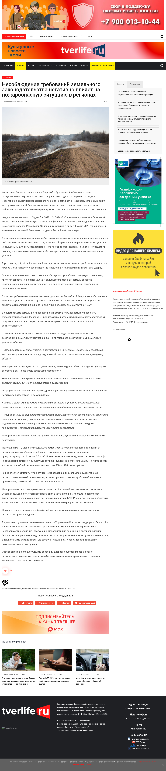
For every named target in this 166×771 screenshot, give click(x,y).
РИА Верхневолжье (140, 749)
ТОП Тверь (140, 742)
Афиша (20, 65)
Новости (8, 65)
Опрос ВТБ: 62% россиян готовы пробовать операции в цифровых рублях (55, 681)
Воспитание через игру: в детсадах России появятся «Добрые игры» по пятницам (135, 131)
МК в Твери (141, 745)
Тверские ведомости (140, 739)
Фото (31, 65)
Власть (84, 65)
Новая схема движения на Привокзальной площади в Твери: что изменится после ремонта (137, 141)
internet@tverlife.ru (47, 36)
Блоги (73, 65)
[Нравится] (5, 571)
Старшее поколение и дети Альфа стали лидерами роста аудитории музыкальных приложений (18, 681)
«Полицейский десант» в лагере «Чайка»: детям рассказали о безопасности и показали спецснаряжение (136, 105)
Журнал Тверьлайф (102, 65)
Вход (90, 36)
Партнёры (8, 78)
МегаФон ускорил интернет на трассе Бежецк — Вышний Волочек (90, 681)
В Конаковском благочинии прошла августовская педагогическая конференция (135, 93)
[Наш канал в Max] (162, 37)
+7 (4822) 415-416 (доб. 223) (71, 36)
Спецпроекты (45, 65)
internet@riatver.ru (138, 729)
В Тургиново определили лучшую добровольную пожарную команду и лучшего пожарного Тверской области (137, 119)
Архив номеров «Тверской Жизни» (127, 291)
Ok (84, 768)
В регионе (61, 65)
